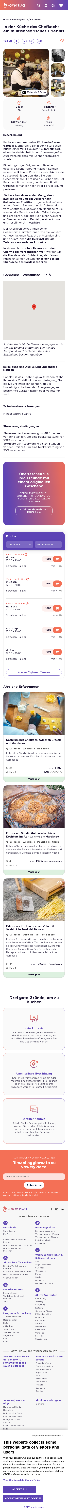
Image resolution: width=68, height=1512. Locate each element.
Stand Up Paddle (11, 1332)
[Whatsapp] (24, 41)
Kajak (5, 1342)
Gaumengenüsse (20, 20)
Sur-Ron (39, 1323)
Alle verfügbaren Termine (34, 672)
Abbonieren (34, 1185)
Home (6, 20)
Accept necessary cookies (23, 1498)
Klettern (39, 1308)
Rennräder (40, 1320)
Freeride (39, 1336)
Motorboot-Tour (10, 1320)
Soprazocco (42, 1372)
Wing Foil (39, 1333)
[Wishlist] (62, 40)
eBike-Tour (8, 1326)
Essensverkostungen (45, 1231)
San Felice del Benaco (13, 1426)
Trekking (39, 1302)
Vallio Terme (41, 1379)
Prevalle (39, 1385)
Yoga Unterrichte (43, 1265)
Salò (38, 1376)
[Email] (39, 41)
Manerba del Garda (12, 1407)
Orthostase (40, 1271)
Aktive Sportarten (46, 1295)
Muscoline (8, 1410)
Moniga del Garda (11, 1419)
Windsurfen (40, 1327)
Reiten (6, 1323)
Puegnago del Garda (12, 1416)
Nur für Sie (9, 1228)
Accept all (19, 1489)
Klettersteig (40, 1298)
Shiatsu (38, 1277)
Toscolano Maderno (45, 1366)
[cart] (61, 5)
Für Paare (7, 1234)
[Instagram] (57, 1209)
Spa (37, 1262)
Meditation (40, 1280)
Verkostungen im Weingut (47, 1234)
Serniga (39, 1391)
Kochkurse (35, 20)
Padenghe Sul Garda (12, 1413)
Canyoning (40, 1305)
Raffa (5, 1429)
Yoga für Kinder (10, 1278)
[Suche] (38, 5)
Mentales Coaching (44, 1283)
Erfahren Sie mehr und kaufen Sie (34, 510)
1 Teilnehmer (15, 544)
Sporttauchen (41, 1339)
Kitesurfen (40, 1330)
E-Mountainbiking (43, 1314)
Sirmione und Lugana (48, 1400)
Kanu (5, 1339)
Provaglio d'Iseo (43, 1363)
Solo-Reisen (9, 1231)
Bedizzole (40, 1388)
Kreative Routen (13, 1289)
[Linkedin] (63, 1209)
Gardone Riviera (43, 1369)
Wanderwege (9, 1329)
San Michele (41, 1382)
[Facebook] (16, 41)
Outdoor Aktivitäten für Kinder (17, 1272)
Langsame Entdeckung (17, 1313)
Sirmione (40, 1404)
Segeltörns (8, 1335)
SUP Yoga (39, 1268)
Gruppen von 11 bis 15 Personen (18, 1245)
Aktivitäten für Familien (17, 1263)
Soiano (6, 1423)
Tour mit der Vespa (12, 1317)
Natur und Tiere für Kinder (15, 1275)
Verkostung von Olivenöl (46, 1237)
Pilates (38, 1274)
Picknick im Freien (43, 1240)
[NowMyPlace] (14, 5)
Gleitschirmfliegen (43, 1311)
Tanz (5, 1302)
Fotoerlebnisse (10, 1293)
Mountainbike (41, 1317)
